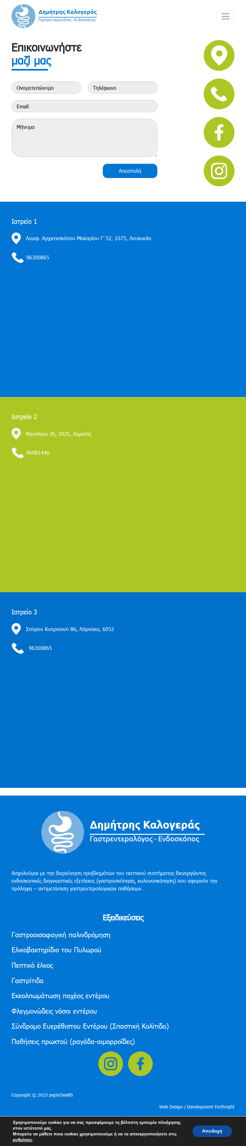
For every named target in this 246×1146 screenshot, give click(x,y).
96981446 (37, 452)
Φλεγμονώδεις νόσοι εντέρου (54, 1010)
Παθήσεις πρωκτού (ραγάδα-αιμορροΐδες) (73, 1041)
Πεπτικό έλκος (32, 964)
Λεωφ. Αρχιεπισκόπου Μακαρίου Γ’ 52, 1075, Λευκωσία (88, 238)
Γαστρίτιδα (28, 980)
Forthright (224, 1107)
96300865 (37, 257)
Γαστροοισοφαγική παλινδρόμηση (61, 934)
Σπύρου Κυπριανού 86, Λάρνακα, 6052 (70, 629)
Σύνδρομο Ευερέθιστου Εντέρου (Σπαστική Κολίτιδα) (90, 1025)
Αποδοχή (212, 1131)
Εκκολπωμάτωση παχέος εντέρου (61, 995)
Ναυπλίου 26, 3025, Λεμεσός (59, 433)
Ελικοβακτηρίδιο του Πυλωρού (57, 949)
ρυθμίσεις (22, 1140)
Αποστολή (130, 170)
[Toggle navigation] (225, 16)
